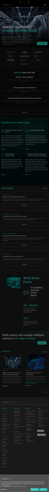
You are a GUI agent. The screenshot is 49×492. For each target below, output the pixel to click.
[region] (24, 483)
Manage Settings (4, 489)
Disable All (43, 489)
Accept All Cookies (34, 489)
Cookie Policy (6, 486)
